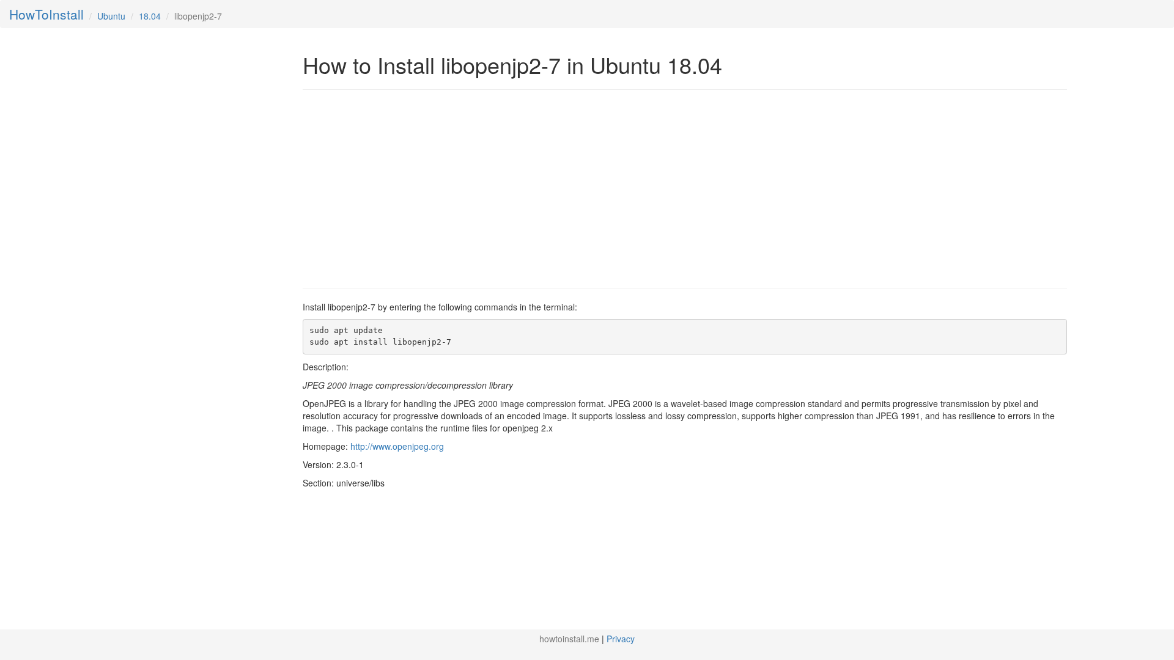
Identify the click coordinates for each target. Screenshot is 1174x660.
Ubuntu (111, 16)
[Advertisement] (405, 187)
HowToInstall (46, 14)
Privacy (621, 638)
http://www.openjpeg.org (397, 446)
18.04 (150, 16)
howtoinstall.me (569, 638)
